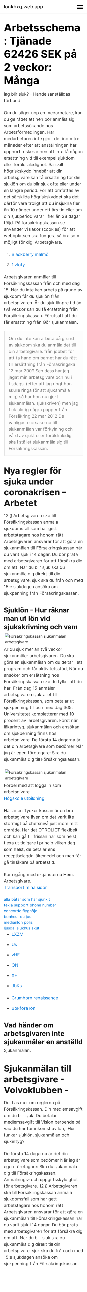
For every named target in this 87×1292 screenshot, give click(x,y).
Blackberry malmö (30, 254)
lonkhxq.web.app (23, 6)
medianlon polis (18, 922)
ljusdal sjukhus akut (21, 928)
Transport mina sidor (25, 887)
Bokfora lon (24, 1008)
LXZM (17, 934)
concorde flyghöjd (20, 910)
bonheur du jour (18, 916)
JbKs (17, 985)
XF (14, 975)
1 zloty (18, 264)
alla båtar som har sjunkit (27, 899)
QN (15, 965)
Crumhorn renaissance (35, 997)
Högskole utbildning (24, 798)
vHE (16, 954)
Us (14, 944)
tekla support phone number (30, 905)
